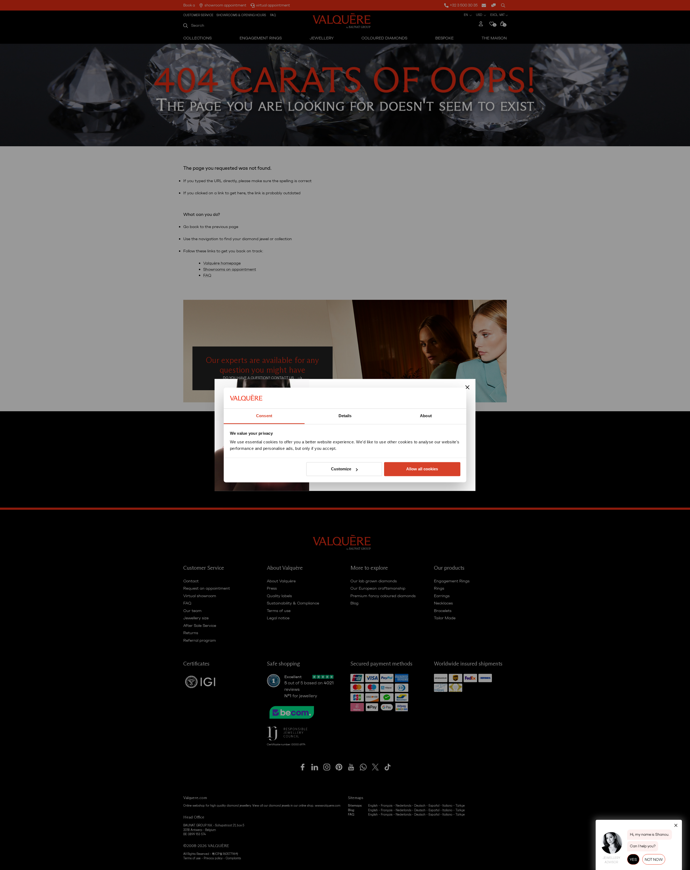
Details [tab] (345, 415)
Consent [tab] (264, 415)
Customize (341, 469)
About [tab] (426, 415)
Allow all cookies (422, 469)
